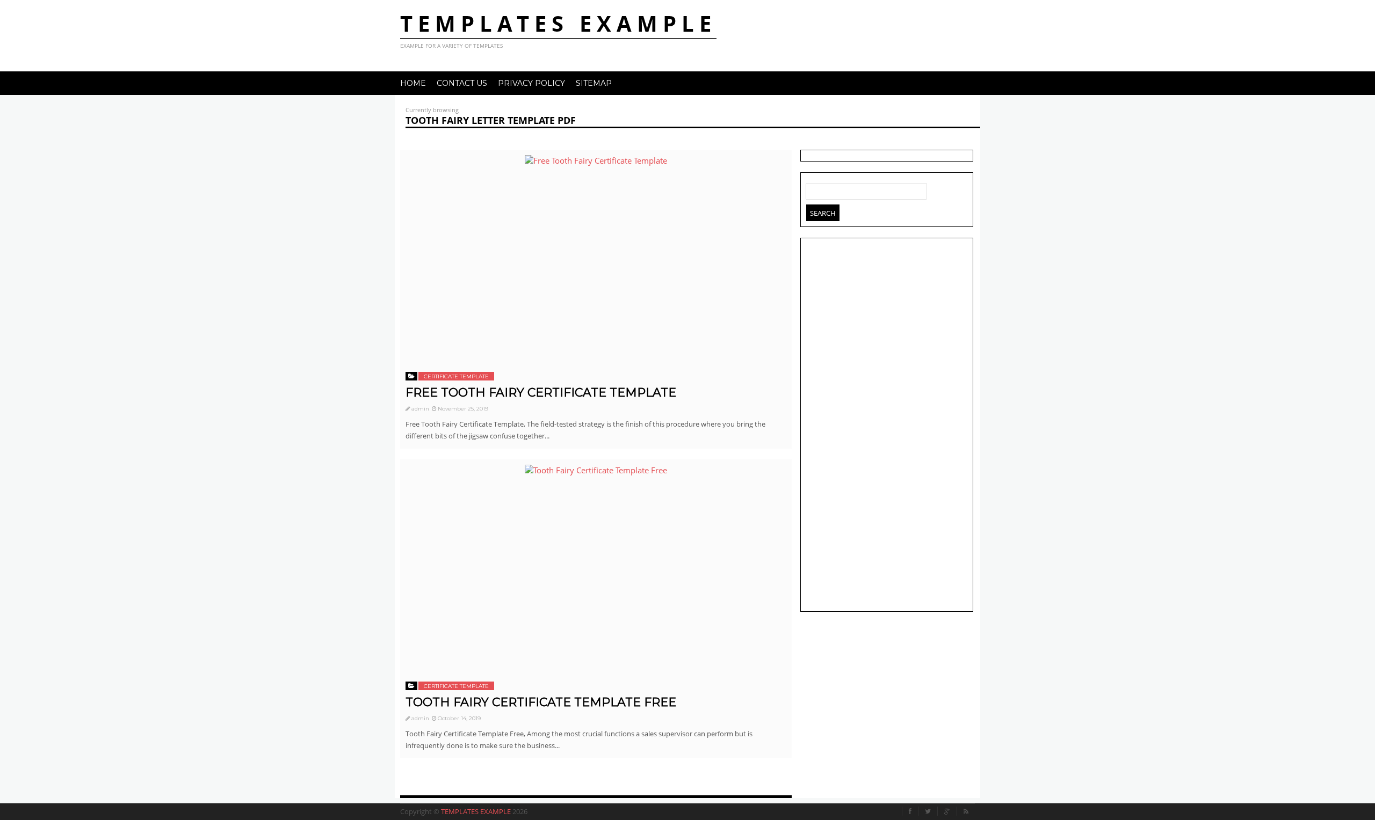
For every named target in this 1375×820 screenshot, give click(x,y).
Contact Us (462, 83)
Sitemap (594, 83)
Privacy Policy (531, 83)
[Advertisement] (886, 426)
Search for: (814, 189)
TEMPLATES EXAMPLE (558, 23)
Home (413, 83)
